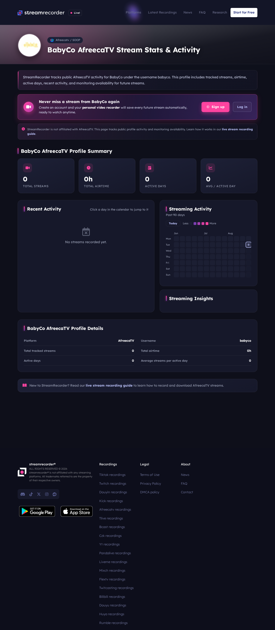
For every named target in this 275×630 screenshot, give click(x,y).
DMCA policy (149, 492)
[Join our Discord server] (22, 494)
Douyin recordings (113, 492)
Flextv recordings (112, 579)
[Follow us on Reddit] (55, 494)
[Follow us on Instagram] (46, 494)
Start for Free (244, 12)
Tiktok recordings (112, 475)
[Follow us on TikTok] (31, 494)
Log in (242, 107)
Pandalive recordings (115, 553)
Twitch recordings (112, 483)
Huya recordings (111, 614)
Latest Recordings (162, 12)
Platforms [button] (133, 12)
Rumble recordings (113, 623)
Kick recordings (111, 501)
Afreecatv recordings (115, 509)
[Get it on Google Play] (37, 511)
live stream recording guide (109, 385)
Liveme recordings (113, 562)
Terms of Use (149, 475)
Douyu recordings (112, 605)
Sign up (218, 107)
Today (173, 223)
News (187, 12)
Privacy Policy (150, 483)
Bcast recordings (112, 527)
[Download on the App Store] (77, 511)
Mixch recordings (112, 570)
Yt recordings (109, 544)
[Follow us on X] (39, 494)
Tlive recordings (111, 518)
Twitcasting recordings (116, 588)
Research (219, 12)
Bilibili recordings (112, 597)
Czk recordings (110, 536)
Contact (187, 492)
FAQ (202, 12)
